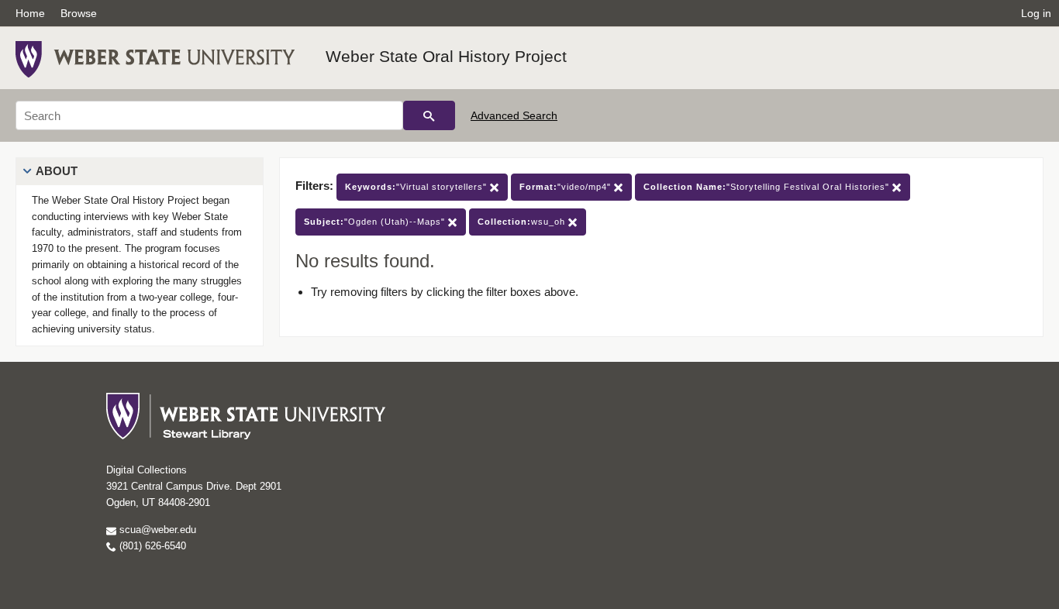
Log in (1036, 13)
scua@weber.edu (156, 529)
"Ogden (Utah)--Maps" (376, 221)
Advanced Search (514, 115)
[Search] (429, 115)
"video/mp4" (566, 186)
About (57, 170)
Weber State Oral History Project (446, 56)
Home (30, 13)
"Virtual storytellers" (417, 186)
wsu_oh (523, 221)
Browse (78, 13)
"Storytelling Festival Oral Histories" (767, 186)
